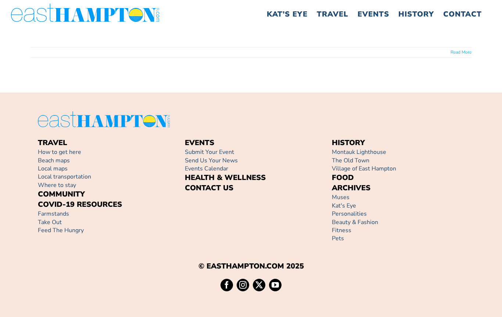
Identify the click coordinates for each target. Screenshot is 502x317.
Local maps (53, 169)
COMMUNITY (61, 194)
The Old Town (350, 160)
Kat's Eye (344, 206)
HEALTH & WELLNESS (225, 178)
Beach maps (54, 160)
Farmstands (53, 214)
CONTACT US (209, 188)
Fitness (341, 230)
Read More (461, 52)
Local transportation (64, 177)
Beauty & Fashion (355, 222)
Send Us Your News (211, 160)
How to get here (59, 152)
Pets (338, 238)
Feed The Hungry (61, 230)
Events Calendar (206, 169)
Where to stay (57, 185)
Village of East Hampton (364, 169)
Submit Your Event (209, 152)
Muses (340, 197)
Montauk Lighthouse (359, 152)
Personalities (349, 214)
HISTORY (348, 143)
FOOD (343, 178)
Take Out (50, 222)
